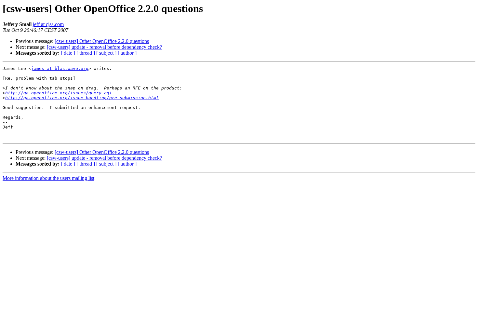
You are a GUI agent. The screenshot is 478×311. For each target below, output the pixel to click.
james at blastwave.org (59, 68)
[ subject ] (106, 53)
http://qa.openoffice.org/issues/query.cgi (58, 92)
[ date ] (68, 53)
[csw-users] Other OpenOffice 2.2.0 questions (102, 41)
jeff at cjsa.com (48, 24)
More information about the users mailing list (48, 178)
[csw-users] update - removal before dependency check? (104, 47)
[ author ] (127, 53)
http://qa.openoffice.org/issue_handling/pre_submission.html (82, 97)
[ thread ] (85, 53)
